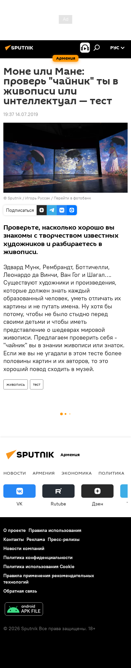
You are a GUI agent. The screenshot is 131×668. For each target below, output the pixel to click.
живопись (15, 384)
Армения (44, 473)
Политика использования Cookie (39, 566)
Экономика (76, 473)
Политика (111, 473)
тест (36, 384)
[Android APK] (24, 609)
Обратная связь (20, 591)
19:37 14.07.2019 (20, 114)
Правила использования (55, 530)
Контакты (13, 539)
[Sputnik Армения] (20, 50)
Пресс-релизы (64, 539)
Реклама (36, 539)
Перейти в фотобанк (72, 197)
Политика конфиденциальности (38, 557)
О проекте (14, 530)
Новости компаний (23, 548)
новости (14, 473)
